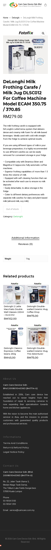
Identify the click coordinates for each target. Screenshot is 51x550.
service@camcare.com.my (22, 510)
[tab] (25, 237)
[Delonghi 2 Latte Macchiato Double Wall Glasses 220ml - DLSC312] (14, 293)
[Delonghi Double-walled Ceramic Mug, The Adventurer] (37, 334)
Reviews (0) (25, 244)
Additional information (25, 237)
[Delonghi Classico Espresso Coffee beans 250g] (14, 334)
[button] (4, 5)
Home (5, 18)
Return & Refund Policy (16, 447)
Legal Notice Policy (13, 452)
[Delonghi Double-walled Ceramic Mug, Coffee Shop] (37, 293)
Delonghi (15, 18)
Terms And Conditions (15, 443)
